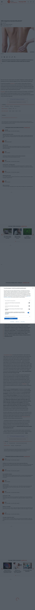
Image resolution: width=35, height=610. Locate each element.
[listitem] (17, 300)
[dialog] (17, 305)
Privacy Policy (23, 321)
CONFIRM (11, 318)
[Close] (33, 288)
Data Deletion (12, 321)
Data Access (17, 321)
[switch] (29, 302)
